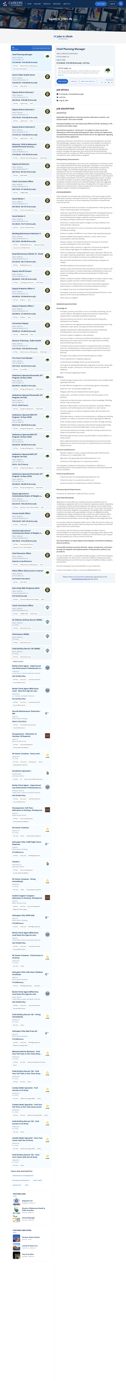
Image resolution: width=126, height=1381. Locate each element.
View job (73, 81)
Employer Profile (88, 81)
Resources (57, 4)
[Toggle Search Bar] (120, 3)
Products (46, 4)
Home (29, 4)
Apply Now (62, 81)
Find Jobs (37, 4)
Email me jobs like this (42, 48)
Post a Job (101, 4)
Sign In (112, 4)
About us (66, 4)
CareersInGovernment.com (81, 579)
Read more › (61, 75)
